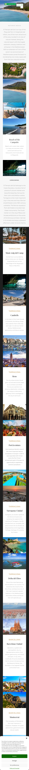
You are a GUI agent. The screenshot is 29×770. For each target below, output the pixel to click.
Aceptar (14, 756)
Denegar (14, 760)
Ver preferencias (14, 765)
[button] (26, 738)
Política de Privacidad (14, 768)
